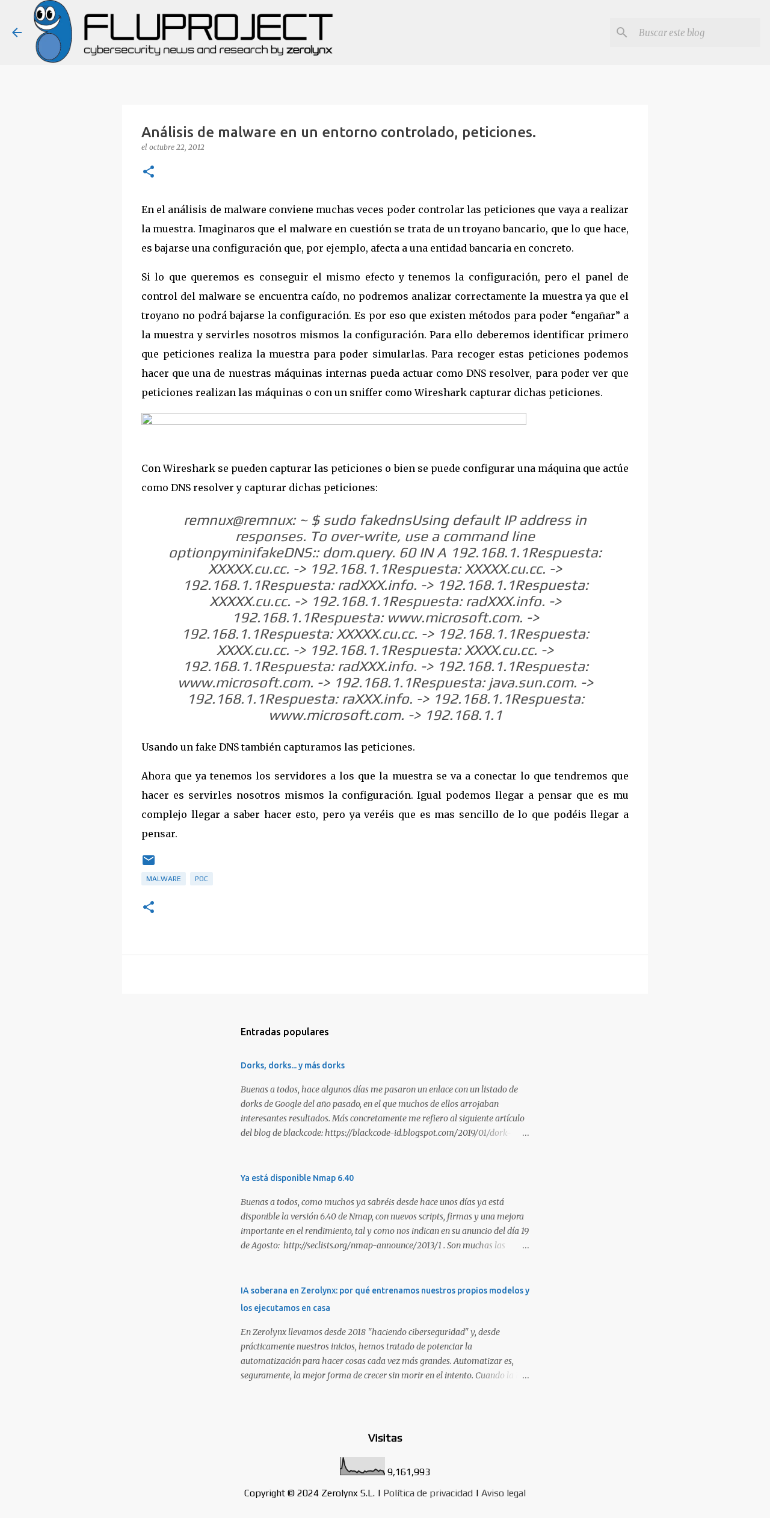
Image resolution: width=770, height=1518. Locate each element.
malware (163, 879)
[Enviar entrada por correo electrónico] (148, 865)
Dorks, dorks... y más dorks (293, 1065)
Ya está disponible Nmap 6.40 (297, 1178)
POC (201, 879)
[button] (148, 172)
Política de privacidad (428, 1493)
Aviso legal (503, 1493)
